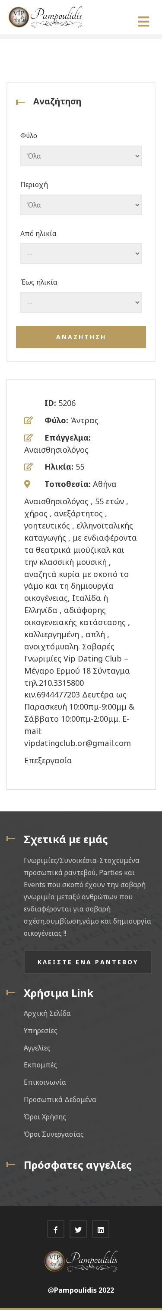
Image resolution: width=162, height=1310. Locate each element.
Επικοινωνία (45, 1082)
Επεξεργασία (48, 760)
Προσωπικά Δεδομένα (60, 1099)
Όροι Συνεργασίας (54, 1134)
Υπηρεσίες (40, 1030)
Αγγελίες (37, 1048)
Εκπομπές (40, 1065)
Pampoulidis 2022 (84, 1290)
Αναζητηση (81, 337)
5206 (67, 403)
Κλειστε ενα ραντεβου (88, 962)
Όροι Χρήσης (45, 1117)
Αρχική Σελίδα (47, 1013)
